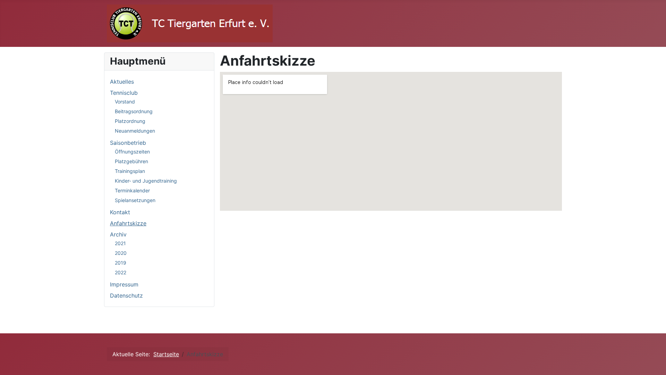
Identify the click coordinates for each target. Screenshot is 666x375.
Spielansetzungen (135, 200)
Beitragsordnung (134, 111)
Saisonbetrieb (128, 142)
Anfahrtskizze (128, 223)
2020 (121, 253)
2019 (120, 263)
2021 (120, 243)
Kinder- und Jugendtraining (146, 181)
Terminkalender (132, 190)
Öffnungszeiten (132, 152)
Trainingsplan (130, 171)
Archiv (118, 234)
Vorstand (125, 102)
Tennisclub (124, 92)
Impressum (124, 284)
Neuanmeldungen (135, 131)
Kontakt (120, 212)
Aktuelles (122, 81)
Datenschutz (126, 295)
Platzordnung (130, 121)
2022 (120, 272)
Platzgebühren (131, 161)
